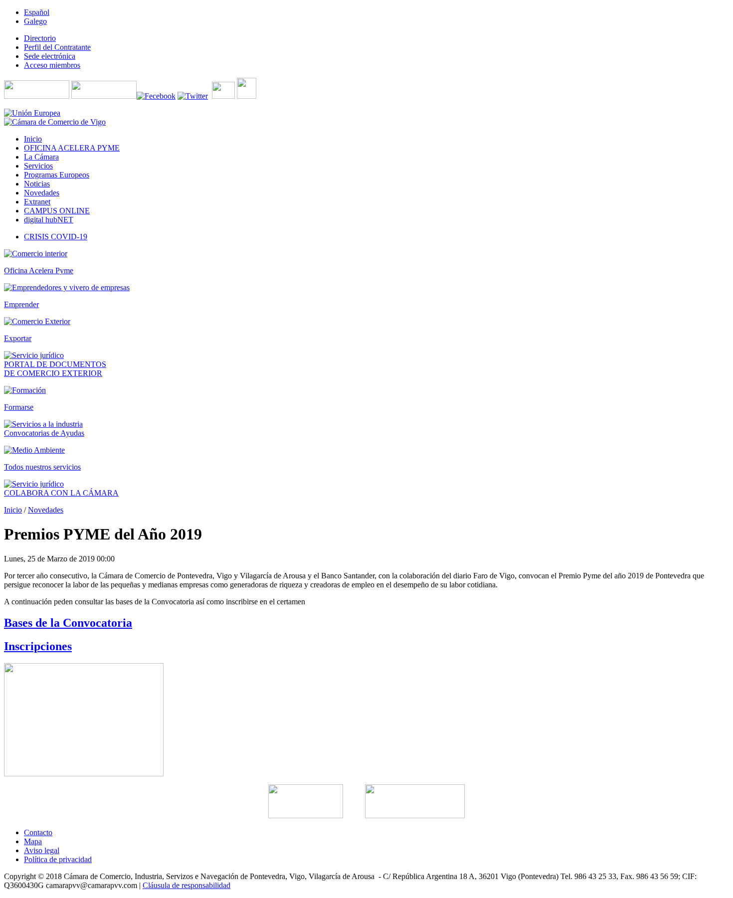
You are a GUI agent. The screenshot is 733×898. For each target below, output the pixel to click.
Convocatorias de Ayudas (44, 433)
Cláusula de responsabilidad (186, 885)
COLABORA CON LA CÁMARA (61, 493)
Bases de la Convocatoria (68, 622)
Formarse (18, 407)
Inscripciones (38, 646)
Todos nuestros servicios (42, 467)
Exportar (17, 338)
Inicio (13, 510)
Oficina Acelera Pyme (38, 270)
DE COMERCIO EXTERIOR (53, 373)
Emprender (21, 304)
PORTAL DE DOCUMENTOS (55, 364)
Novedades (45, 510)
